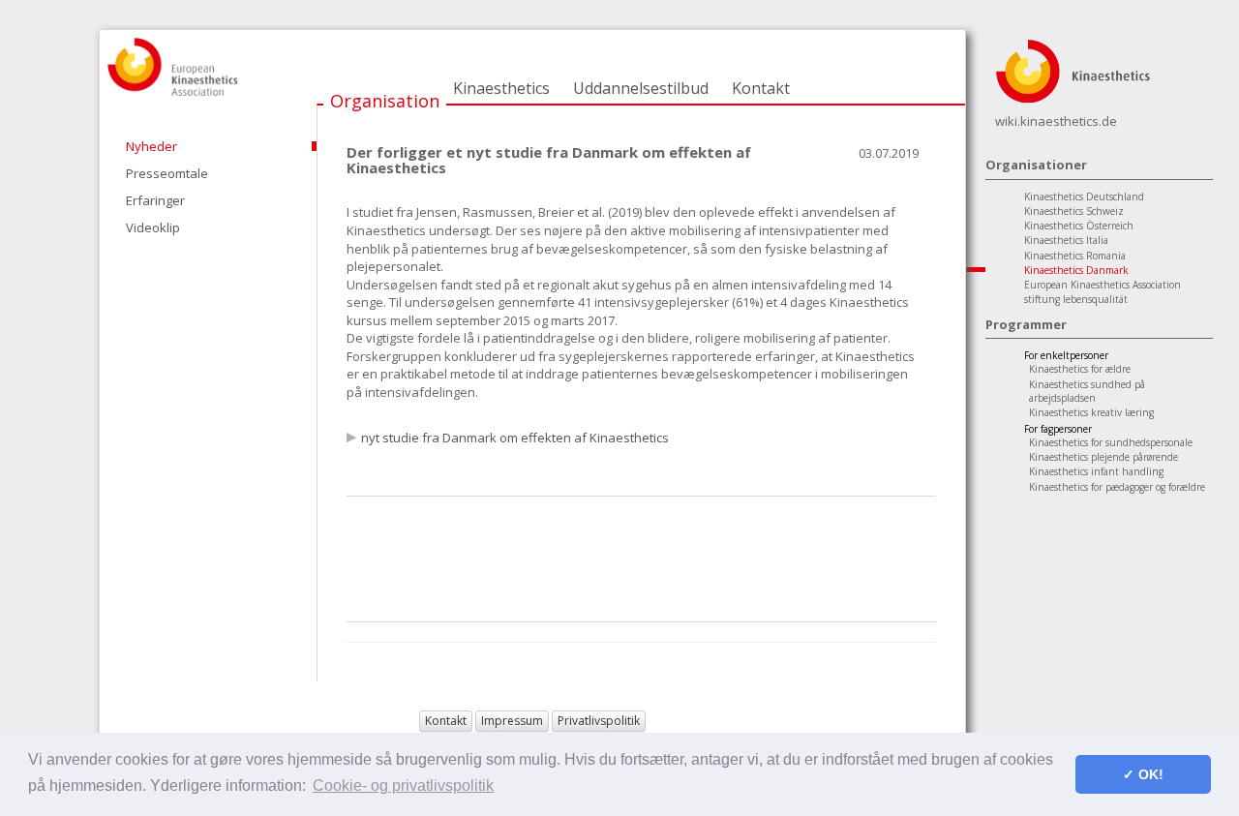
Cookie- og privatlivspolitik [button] (403, 785)
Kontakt (761, 88)
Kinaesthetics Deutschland (1084, 196)
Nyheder (151, 146)
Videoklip (153, 227)
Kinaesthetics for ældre (1080, 369)
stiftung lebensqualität (1076, 299)
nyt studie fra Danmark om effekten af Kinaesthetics (515, 437)
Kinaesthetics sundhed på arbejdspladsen (1087, 391)
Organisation (384, 100)
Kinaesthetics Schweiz (1074, 211)
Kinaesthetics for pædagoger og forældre (1117, 487)
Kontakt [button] (446, 720)
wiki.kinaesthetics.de (1056, 121)
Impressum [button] (512, 720)
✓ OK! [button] (1143, 774)
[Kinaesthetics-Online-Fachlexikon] (1072, 69)
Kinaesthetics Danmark (1076, 270)
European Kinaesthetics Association (1102, 284)
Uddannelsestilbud (641, 88)
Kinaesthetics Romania (1075, 255)
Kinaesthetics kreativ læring (1091, 412)
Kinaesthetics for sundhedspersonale (1111, 442)
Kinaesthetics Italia (1066, 240)
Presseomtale (167, 173)
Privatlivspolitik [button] (599, 720)
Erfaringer (155, 200)
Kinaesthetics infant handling (1096, 471)
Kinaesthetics (501, 88)
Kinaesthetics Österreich (1078, 225)
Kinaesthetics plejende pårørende (1103, 457)
